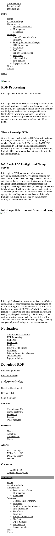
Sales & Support (8, 398)
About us (11, 434)
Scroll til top (6, 477)
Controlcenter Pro (15, 412)
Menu (4, 73)
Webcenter (12, 414)
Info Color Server (9, 375)
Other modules (14, 420)
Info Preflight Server (10, 370)
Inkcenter (11, 417)
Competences (13, 436)
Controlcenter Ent (15, 409)
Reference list (7, 393)
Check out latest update (12, 388)
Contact (10, 439)
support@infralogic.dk (17, 472)
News (9, 431)
